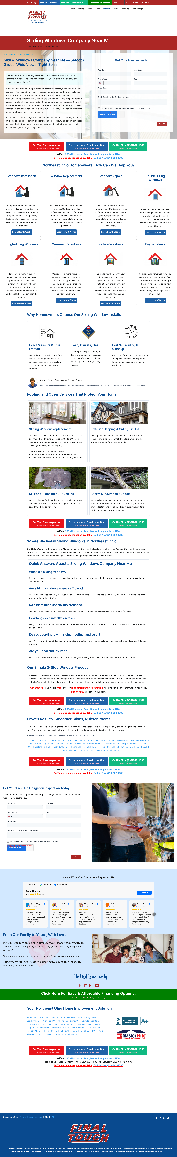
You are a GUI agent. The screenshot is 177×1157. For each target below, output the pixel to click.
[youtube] (97, 985)
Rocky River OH (107, 747)
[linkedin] (85, 985)
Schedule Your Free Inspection (87, 146)
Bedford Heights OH (88, 740)
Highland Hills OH (63, 743)
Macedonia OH (113, 743)
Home (29, 46)
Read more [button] (30, 924)
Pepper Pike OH (90, 747)
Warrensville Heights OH (108, 750)
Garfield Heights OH (43, 743)
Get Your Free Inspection (46, 146)
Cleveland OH (122, 740)
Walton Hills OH (86, 750)
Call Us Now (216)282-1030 (128, 146)
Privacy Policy (26, 1117)
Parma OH (76, 747)
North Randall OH (61, 747)
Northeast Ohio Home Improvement (66, 1008)
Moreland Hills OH (42, 747)
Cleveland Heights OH (68, 1021)
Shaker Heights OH (126, 747)
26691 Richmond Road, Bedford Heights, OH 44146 (92, 154)
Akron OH (32, 740)
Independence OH (95, 743)
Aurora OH (44, 740)
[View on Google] (28, 905)
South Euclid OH (88, 1031)
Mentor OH (45, 1027)
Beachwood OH (69, 740)
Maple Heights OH (131, 743)
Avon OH (56, 740)
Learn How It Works (21, 232)
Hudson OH (79, 743)
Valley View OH (70, 750)
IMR (53, 1117)
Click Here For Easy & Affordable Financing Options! (88, 995)
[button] (146, 8)
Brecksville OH (107, 740)
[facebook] (80, 985)
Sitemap (39, 1117)
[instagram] (91, 985)
